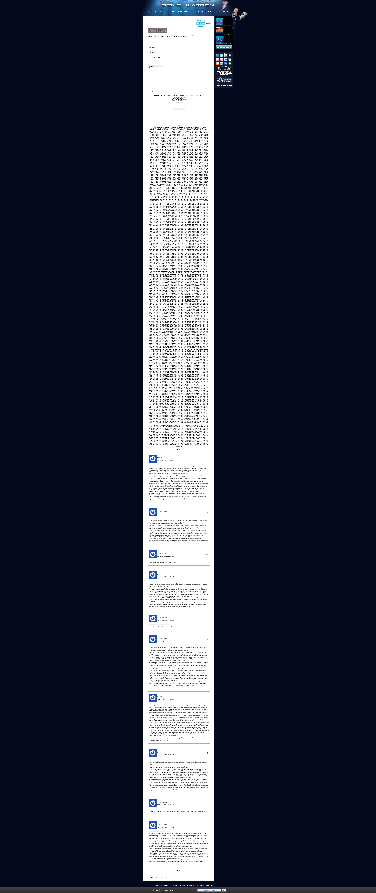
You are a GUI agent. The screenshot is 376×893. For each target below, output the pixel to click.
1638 (200, 234)
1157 (182, 197)
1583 (207, 230)
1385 (182, 215)
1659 (207, 236)
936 (187, 181)
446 (163, 152)
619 (175, 162)
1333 (197, 211)
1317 (207, 209)
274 (153, 142)
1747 (185, 243)
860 (178, 177)
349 (161, 146)
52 (174, 128)
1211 (172, 202)
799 (205, 172)
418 (153, 150)
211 (175, 137)
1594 (182, 231)
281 (170, 142)
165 (180, 134)
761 (170, 171)
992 (207, 184)
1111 (159, 194)
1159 (188, 197)
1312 (191, 209)
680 (207, 165)
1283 (160, 208)
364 (197, 146)
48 (167, 128)
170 (192, 134)
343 (205, 144)
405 (180, 149)
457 (190, 152)
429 (180, 150)
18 (174, 127)
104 (150, 131)
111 (167, 131)
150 (202, 133)
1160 (191, 197)
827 (156, 175)
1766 (185, 244)
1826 (194, 249)
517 (161, 156)
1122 (192, 194)
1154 (173, 197)
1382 (172, 215)
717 (180, 168)
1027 (194, 187)
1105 (200, 193)
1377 (157, 215)
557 (200, 158)
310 (183, 143)
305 (170, 143)
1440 (175, 219)
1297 (204, 208)
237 (180, 139)
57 (183, 128)
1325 (172, 211)
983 (185, 184)
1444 (188, 219)
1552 (169, 228)
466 (153, 153)
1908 (154, 256)
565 (161, 159)
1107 (206, 193)
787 (175, 172)
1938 (188, 258)
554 (192, 158)
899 (156, 180)
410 (192, 149)
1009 (197, 186)
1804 (185, 247)
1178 (188, 199)
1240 (204, 203)
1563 (204, 228)
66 (199, 128)
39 (151, 128)
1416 (160, 218)
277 (161, 142)
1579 (194, 230)
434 (192, 150)
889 (190, 178)
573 (180, 159)
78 (160, 130)
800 (207, 172)
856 (168, 177)
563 (156, 159)
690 (173, 167)
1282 (157, 208)
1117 (177, 194)
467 (156, 153)
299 (156, 143)
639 (165, 164)
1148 (154, 197)
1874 (166, 253)
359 (185, 146)
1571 (169, 230)
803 (156, 174)
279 (165, 142)
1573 (175, 230)
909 (180, 180)
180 (158, 136)
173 (200, 134)
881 (170, 178)
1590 (169, 231)
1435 (160, 219)
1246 (163, 205)
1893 (166, 255)
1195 (181, 200)
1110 (156, 194)
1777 (160, 246)
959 (185, 183)
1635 (191, 234)
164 (178, 134)
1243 (153, 205)
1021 (175, 187)
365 (200, 146)
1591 (172, 231)
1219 (197, 202)
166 (183, 134)
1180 (194, 199)
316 (197, 143)
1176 (182, 199)
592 (168, 161)
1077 (172, 191)
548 (178, 158)
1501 (188, 224)
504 (188, 155)
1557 (185, 228)
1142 (194, 196)
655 (205, 164)
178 (153, 136)
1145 (203, 196)
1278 (204, 206)
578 (192, 159)
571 (175, 159)
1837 (169, 250)
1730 (191, 241)
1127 (207, 194)
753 (151, 171)
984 (187, 184)
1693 (194, 239)
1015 (157, 187)
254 (163, 140)
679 (205, 165)
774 (202, 171)
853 (161, 177)
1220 (200, 202)
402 (173, 149)
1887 (207, 253)
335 (185, 144)
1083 (191, 191)
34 (202, 127)
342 (202, 144)
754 (153, 171)
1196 (184, 200)
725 (200, 168)
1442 (182, 219)
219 (195, 137)
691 (175, 167)
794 (192, 172)
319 (205, 143)
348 (158, 146)
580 (197, 159)
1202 (203, 200)
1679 (150, 239)
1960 (197, 259)
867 (195, 177)
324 (158, 144)
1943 (204, 258)
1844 (191, 250)
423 (165, 150)
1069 (207, 190)
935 (185, 181)
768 (187, 171)
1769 (194, 244)
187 (175, 136)
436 (197, 150)
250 (153, 140)
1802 (179, 247)
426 (173, 150)
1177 (185, 199)
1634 (188, 234)
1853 (160, 252)
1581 (200, 230)
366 (202, 146)
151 (205, 133)
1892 (163, 255)
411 (195, 149)
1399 (166, 216)
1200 (197, 200)
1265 (163, 206)
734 (163, 169)
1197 (188, 200)
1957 (188, 259)
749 (200, 169)
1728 (185, 241)
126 (203, 131)
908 (178, 180)
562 (153, 159)
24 (184, 127)
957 (180, 183)
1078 (175, 191)
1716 (207, 240)
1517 (179, 225)
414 (202, 149)
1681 (157, 239)
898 (153, 180)
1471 (153, 222)
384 (187, 147)
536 (207, 156)
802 (153, 174)
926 (163, 181)
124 (198, 131)
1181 (197, 199)
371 (156, 147)
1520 (188, 225)
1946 (153, 259)
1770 (197, 244)
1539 (188, 227)
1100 (185, 193)
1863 (191, 252)
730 (153, 169)
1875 (169, 253)
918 (202, 180)
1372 (200, 214)
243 (195, 139)
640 (168, 164)
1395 (154, 216)
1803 (182, 247)
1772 (204, 244)
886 (183, 178)
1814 (157, 249)
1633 (185, 234)
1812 (150, 249)
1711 (191, 240)
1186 (154, 200)
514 (153, 156)
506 (192, 155)
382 (183, 147)
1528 (153, 227)
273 (151, 142)
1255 (191, 205)
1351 (194, 212)
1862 (188, 252)
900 (158, 180)
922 (153, 181)
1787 (191, 246)
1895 (172, 255)
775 (205, 171)
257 (170, 140)
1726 (179, 241)
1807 (194, 247)
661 (161, 165)
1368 (188, 214)
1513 (166, 225)
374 (163, 147)
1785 (185, 246)
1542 (197, 227)
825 (151, 175)
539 (156, 158)
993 (151, 186)
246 (202, 139)
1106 (203, 193)
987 (195, 184)
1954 (179, 259)
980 (178, 184)
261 (180, 140)
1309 (182, 209)
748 (197, 169)
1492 (160, 224)
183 (165, 136)
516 (158, 156)
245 (200, 139)
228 (158, 139)
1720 (160, 241)
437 (200, 150)
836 (178, 175)
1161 (194, 197)
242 (192, 139)
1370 (194, 214)
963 (195, 183)
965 (200, 183)
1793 (150, 247)
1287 (172, 208)
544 (168, 158)
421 (161, 150)
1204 (150, 202)
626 (192, 162)
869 (200, 177)
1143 (197, 196)
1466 (197, 221)
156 (158, 134)
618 (173, 162)
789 (180, 172)
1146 (206, 196)
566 (163, 159)
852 (158, 177)
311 (185, 143)
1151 (163, 197)
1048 (200, 189)
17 (172, 127)
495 (165, 155)
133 (161, 133)
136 (168, 133)
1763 (175, 244)
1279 (207, 206)
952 (168, 183)
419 (156, 150)
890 (192, 178)
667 (175, 165)
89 (180, 130)
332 (178, 144)
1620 (204, 233)
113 (172, 131)
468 (158, 153)
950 (163, 183)
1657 (200, 236)
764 (178, 171)
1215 (185, 202)
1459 (175, 221)
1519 (185, 225)
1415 (157, 218)
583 (205, 159)
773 (200, 171)
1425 (188, 218)
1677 (204, 237)
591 (165, 161)
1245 (160, 205)
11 (161, 127)
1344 (172, 212)
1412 (207, 216)
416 (207, 149)
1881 (188, 253)
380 (178, 147)
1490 (153, 224)
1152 (166, 197)
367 (205, 146)
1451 (150, 221)
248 (207, 139)
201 (151, 137)
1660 (150, 237)
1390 (197, 215)
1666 (169, 237)
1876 (172, 253)
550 (183, 158)
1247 (166, 205)
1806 (191, 247)
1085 (197, 191)
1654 (191, 236)
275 (156, 142)
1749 (191, 243)
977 (170, 184)
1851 (153, 252)
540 (158, 158)
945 (151, 183)
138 (173, 133)
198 (202, 136)
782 (163, 172)
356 (178, 146)
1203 (206, 200)
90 (182, 130)
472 (168, 153)
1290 (182, 208)
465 (151, 153)
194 (192, 136)
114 (174, 131)
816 (187, 174)
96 (192, 130)
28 (191, 127)
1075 (166, 191)
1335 (204, 211)
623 (185, 162)
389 (200, 147)
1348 (185, 212)
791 (185, 172)
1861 (185, 252)
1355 (207, 212)
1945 (150, 259)
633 (151, 164)
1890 (157, 255)
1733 (200, 241)
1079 (179, 191)
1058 (172, 190)
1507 (207, 224)
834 (173, 175)
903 (165, 180)
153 (151, 134)
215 (185, 137)
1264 (160, 206)
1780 (169, 246)
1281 (153, 208)
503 (185, 155)
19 (175, 127)
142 (183, 133)
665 (170, 165)
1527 (150, 227)
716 (178, 168)
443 (156, 152)
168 (187, 134)
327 (165, 144)
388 (197, 147)
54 (178, 128)
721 (190, 168)
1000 (168, 186)
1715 (204, 240)
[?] (160, 57)
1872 (160, 253)
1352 (197, 212)
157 (161, 134)
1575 (182, 230)
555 (195, 158)
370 (153, 147)
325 (161, 144)
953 (170, 183)
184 (168, 136)
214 (183, 137)
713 (170, 168)
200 (207, 136)
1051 (150, 190)
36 (205, 127)
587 (156, 161)
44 (160, 128)
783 (165, 172)
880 (168, 178)
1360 (163, 214)
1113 (165, 194)
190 (183, 136)
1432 (150, 219)
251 (156, 140)
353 (170, 146)
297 (151, 143)
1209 (166, 202)
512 (207, 155)
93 (187, 130)
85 (173, 130)
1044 (188, 189)
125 (200, 131)
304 (168, 143)
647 (185, 164)
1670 (182, 237)
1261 (150, 206)
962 (192, 183)
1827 (197, 249)
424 (168, 150)
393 (151, 149)
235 (175, 139)
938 (192, 181)
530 (192, 156)
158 (163, 134)
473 (170, 153)
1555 (179, 228)
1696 (204, 239)
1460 (179, 221)
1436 (163, 219)
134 (163, 133)
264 (187, 140)
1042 (182, 189)
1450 (207, 219)
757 (161, 171)
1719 (157, 241)
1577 (188, 230)
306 (173, 143)
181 (161, 136)
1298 (207, 208)
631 (205, 162)
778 (153, 172)
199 (205, 136)
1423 (182, 218)
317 (200, 143)
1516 (175, 225)
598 (183, 161)
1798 (166, 247)
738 (173, 169)
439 (205, 150)
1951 (169, 259)
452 (178, 152)
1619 (200, 233)
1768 (191, 244)
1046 (194, 189)
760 (168, 171)
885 (180, 178)
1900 (188, 255)
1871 (157, 253)
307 (175, 143)
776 (207, 171)
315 (195, 143)
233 (170, 139)
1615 (188, 233)
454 (183, 152)
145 (190, 133)
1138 (182, 196)
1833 (157, 250)
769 (190, 171)
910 (183, 180)
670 (183, 165)
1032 (150, 189)
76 (157, 130)
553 (190, 158)
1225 (157, 203)
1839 (175, 250)
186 (173, 136)
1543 (200, 227)
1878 (179, 253)
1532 (166, 227)
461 (200, 152)
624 (187, 162)
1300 (154, 209)
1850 (150, 252)
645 (180, 164)
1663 (160, 237)
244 (197, 139)
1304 (166, 209)
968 (207, 183)
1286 (169, 208)
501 (180, 155)
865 (190, 177)
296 (207, 142)
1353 (200, 212)
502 (183, 155)
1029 (200, 187)
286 (183, 142)
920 (207, 180)
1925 (207, 256)
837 (180, 175)
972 (158, 184)
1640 (207, 234)
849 (151, 177)
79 (162, 130)
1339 (157, 212)
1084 (194, 191)
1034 (157, 189)
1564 (207, 228)
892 (197, 178)
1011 (203, 186)
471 (165, 153)
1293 (191, 208)
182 (163, 136)
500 (178, 155)
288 (187, 142)
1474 (163, 222)
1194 (178, 200)
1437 (166, 219)
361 (190, 146)
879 (165, 178)
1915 (175, 256)
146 (192, 133)
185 (170, 136)
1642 (153, 236)
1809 (201, 247)
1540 (191, 227)
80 (164, 130)
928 (168, 181)
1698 (150, 240)
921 (151, 181)
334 (183, 144)
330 (173, 144)
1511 (160, 225)
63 (194, 128)
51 (172, 128)
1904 (200, 255)
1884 (197, 253)
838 (183, 175)
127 (205, 131)
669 (180, 165)
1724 (172, 241)
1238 (197, 203)
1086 (200, 191)
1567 (157, 230)
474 (173, 153)
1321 (160, 211)
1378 (160, 215)
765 (180, 171)
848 (207, 175)
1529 (157, 227)
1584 (150, 231)
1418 (166, 218)
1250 (175, 205)
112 (169, 131)
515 (156, 156)
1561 (197, 228)
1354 (204, 212)
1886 (204, 253)
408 (188, 149)
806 (163, 174)
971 (156, 184)
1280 (150, 208)
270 (202, 140)
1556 (182, 228)
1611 (175, 233)
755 (156, 171)
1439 (172, 219)
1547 (153, 228)
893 (200, 178)
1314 (197, 209)
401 (170, 149)
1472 (157, 222)
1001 (171, 186)
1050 (207, 189)
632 (207, 162)
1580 (197, 230)
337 (190, 144)
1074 (163, 191)
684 (158, 167)
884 (178, 178)
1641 (150, 236)
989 (200, 184)
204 (158, 137)
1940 (194, 258)
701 (200, 167)
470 (163, 153)
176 (207, 134)
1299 (150, 209)
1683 (163, 239)
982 (183, 184)
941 (200, 181)
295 (205, 142)
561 (151, 159)
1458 (172, 221)
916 (197, 180)
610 (153, 162)
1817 (166, 249)
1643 (157, 236)
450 (173, 152)
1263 (157, 206)
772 (197, 171)
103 (207, 130)
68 (202, 128)
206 (163, 137)
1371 (197, 214)
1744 (175, 243)
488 (207, 153)
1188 (160, 200)
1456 (166, 221)
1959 (194, 259)
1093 (163, 193)
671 (185, 165)
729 (151, 169)
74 (153, 130)
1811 (207, 247)
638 (163, 164)
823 (205, 174)
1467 (200, 221)
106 (155, 131)
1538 (185, 227)
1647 (169, 236)
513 (151, 156)
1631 (179, 234)
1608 (166, 233)
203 (156, 137)
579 (195, 159)
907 (175, 180)
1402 (175, 216)
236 (178, 139)
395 (156, 149)
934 (183, 181)
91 (183, 130)
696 (187, 167)
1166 (151, 199)
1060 (179, 190)
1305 (169, 209)
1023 (182, 187)
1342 (166, 212)
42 (157, 128)
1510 (157, 225)
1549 (160, 228)
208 (168, 137)
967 (205, 183)
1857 (172, 252)
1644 (160, 236)
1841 (182, 250)
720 (187, 168)
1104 (197, 193)
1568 (160, 230)
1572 (172, 230)
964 (197, 183)
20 (177, 127)
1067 (200, 190)
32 (198, 127)
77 (159, 130)
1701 (160, 240)
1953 (175, 259)
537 (151, 158)
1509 (154, 225)
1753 (204, 243)
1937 (185, 258)
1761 (169, 244)
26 (188, 127)
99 (197, 130)
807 (165, 174)
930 (173, 181)
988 (197, 184)
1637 (197, 234)
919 (205, 180)
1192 (172, 200)
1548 (157, 228)
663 (165, 165)
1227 (163, 203)
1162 (197, 197)
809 (170, 174)
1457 (169, 221)
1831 (150, 250)
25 (186, 127)
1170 (163, 199)
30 (195, 127)
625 (190, 162)
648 (187, 164)
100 (200, 130)
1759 (163, 244)
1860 (182, 252)
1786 (188, 246)
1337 (150, 212)
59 (187, 128)
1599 (197, 231)
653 (200, 164)
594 (173, 161)
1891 (160, 255)
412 (197, 149)
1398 (163, 216)
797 (200, 172)
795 (195, 172)
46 (164, 128)
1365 (179, 214)
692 (178, 167)
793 (190, 172)
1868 (207, 252)
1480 (182, 222)
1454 (160, 221)
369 (151, 147)
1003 (178, 186)
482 (192, 153)
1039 (172, 189)
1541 (194, 227)
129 (151, 133)
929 (170, 181)
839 (185, 175)
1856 (169, 252)
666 (173, 165)
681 (151, 167)
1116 (174, 194)
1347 (182, 212)
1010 (200, 186)
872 (207, 177)
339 (195, 144)
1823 (185, 249)
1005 (184, 186)
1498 (179, 224)
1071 (153, 191)
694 (183, 167)
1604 (154, 233)
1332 (194, 211)
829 (161, 175)
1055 (163, 190)
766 (183, 171)
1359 (160, 214)
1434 (157, 219)
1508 (150, 225)
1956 (185, 259)
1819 (172, 249)
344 (207, 144)
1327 (179, 211)
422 (163, 150)
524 (178, 156)
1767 (188, 244)
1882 (191, 253)
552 (187, 158)
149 (200, 133)
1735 (207, 241)
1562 (200, 228)
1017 (163, 187)
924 (158, 181)
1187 (157, 200)
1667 (172, 237)
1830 (207, 249)
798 (202, 172)
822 (202, 174)
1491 (157, 224)
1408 (194, 216)
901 (161, 180)
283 (175, 142)
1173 (173, 199)
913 (190, 180)
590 (163, 161)
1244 (157, 205)
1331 (191, 211)
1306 (172, 209)
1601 (204, 231)
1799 (169, 247)
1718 (153, 241)
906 (173, 180)
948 (158, 183)
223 (205, 137)
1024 (185, 187)
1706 (175, 240)
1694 (197, 239)
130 (153, 133)
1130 (157, 196)
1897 (179, 255)
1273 (188, 206)
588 (158, 161)
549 (180, 158)
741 (180, 169)
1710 (188, 240)
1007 (190, 186)
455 (185, 152)
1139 (185, 196)
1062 (185, 190)
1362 (169, 214)
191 (185, 136)
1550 (163, 228)
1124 (198, 194)
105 (152, 131)
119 (186, 131)
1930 (163, 258)
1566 (153, 230)
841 (190, 175)
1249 (172, 205)
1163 (200, 197)
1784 (182, 246)
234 (173, 139)
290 (192, 142)
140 (178, 133)
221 (200, 137)
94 (189, 130)
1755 (150, 244)
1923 (200, 256)
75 (155, 130)
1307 (175, 209)
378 (173, 147)
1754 (207, 243)
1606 (160, 233)
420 (158, 150)
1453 (157, 221)
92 (185, 130)
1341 (163, 212)
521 (170, 156)
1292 (188, 208)
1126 (204, 194)
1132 (163, 196)
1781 (172, 246)
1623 (153, 234)
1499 (182, 224)
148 (197, 133)
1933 (172, 258)
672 (187, 165)
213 (180, 137)
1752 (200, 243)
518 (163, 156)
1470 (150, 222)
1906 (207, 255)
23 (182, 127)
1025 (188, 187)
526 (183, 156)
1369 (191, 214)
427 (175, 150)
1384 (179, 215)
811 (175, 174)
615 (165, 162)
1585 (153, 231)
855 (165, 177)
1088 (207, 191)
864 (187, 177)
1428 (197, 218)
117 (181, 131)
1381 (169, 215)
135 (165, 133)
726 (202, 168)
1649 (175, 236)
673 (190, 165)
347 (156, 146)
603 (195, 161)
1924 (204, 256)
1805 (188, 247)
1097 (176, 193)
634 (153, 164)
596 (178, 161)
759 (165, 171)
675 (195, 165)
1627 (166, 234)
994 (154, 186)
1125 (201, 194)
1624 (157, 234)
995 (156, 186)
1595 (185, 231)
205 (161, 137)
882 (173, 178)
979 (175, 184)
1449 (204, 219)
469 (161, 153)
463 (205, 152)
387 (195, 147)
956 (178, 183)
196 (197, 136)
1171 (166, 199)
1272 (185, 206)
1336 (207, 211)
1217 (191, 202)
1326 (175, 211)
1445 (191, 219)
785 (170, 172)
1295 (197, 208)
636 (158, 164)
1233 (182, 203)
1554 (175, 228)
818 (192, 174)
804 (158, 174)
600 (187, 161)
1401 (172, 216)
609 (151, 162)
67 (201, 128)
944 (207, 181)
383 (185, 147)
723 (195, 168)
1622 (150, 234)
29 (193, 127)
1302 (160, 209)
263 (185, 140)
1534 (172, 227)
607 (205, 161)
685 (161, 167)
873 (151, 178)
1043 (185, 189)
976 (168, 184)
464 (207, 152)
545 (170, 158)
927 (165, 181)
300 (158, 143)
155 (156, 134)
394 (153, 149)
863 (185, 177)
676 (197, 165)
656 (207, 164)
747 (195, 169)
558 (202, 158)
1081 (185, 191)
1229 (169, 203)
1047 (197, 189)
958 (183, 183)
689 (170, 167)
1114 (168, 194)
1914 (172, 256)
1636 (194, 234)
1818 (169, 249)
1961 (200, 259)
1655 (194, 236)
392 (207, 147)
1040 (175, 189)
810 (173, 174)
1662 (157, 237)
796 (197, 172)
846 (202, 175)
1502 (191, 224)
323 (156, 144)
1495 (169, 224)
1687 (175, 239)
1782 (175, 246)
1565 (150, 230)
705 (151, 168)
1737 (153, 243)
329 (170, 144)
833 (170, 175)
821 (200, 174)
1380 (166, 215)
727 (205, 168)
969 (151, 184)
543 (165, 158)
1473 (160, 222)
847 (205, 175)
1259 (204, 205)
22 (181, 127)
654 (202, 164)
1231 (175, 203)
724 (197, 168)
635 (156, 164)
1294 (194, 208)
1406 (188, 216)
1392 (204, 215)
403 (175, 149)
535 (205, 156)
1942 (200, 258)
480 (187, 153)
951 (165, 183)
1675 (197, 237)
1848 (204, 250)
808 (168, 174)
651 (195, 164)
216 (187, 137)
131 (156, 133)
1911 (163, 256)
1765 (182, 244)
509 (200, 155)
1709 (185, 240)
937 (190, 181)
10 (160, 127)
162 (173, 134)
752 (207, 169)
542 (163, 158)
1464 (191, 221)
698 (192, 167)
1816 (163, 249)
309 (180, 143)
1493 (163, 224)
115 (176, 131)
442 (153, 152)
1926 (150, 258)
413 (200, 149)
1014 (153, 187)
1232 (179, 203)
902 (163, 180)
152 (207, 133)
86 (175, 130)
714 (173, 168)
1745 (179, 243)
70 (206, 128)
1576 (185, 230)
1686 (172, 239)
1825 (191, 249)
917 (200, 180)
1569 (163, 230)
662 (163, 165)
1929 (160, 258)
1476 (169, 222)
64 (195, 128)
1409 (197, 216)
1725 (175, 241)
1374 (207, 214)
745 (190, 169)
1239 (200, 203)
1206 (157, 202)
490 (153, 155)
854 (163, 177)
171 (195, 134)
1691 (188, 239)
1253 (185, 205)
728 (207, 168)
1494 (166, 224)
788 (178, 172)
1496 (172, 224)
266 (192, 140)
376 (168, 147)
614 (163, 162)
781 (161, 172)
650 (192, 164)
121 (191, 131)
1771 (200, 244)
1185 (151, 200)
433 (190, 150)
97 (194, 130)
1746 (182, 243)
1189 (163, 200)
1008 (193, 186)
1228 (166, 203)
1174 (176, 199)
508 (197, 155)
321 (151, 144)
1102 (191, 193)
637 (161, 164)
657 (151, 165)
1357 (153, 214)
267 (195, 140)
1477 (172, 222)
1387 (188, 215)
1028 (197, 187)
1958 (191, 259)
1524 (200, 225)
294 (202, 142)
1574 (179, 230)
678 (202, 165)
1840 (179, 250)
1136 (176, 196)
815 (185, 174)
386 (192, 147)
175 (205, 134)
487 (205, 153)
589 (161, 161)
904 (168, 180)
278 (163, 142)
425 (170, 150)
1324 (169, 211)
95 (190, 130)
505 (190, 155)
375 (165, 147)
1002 (175, 186)
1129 (154, 196)
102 (205, 130)
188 (178, 136)
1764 (179, 244)
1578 (191, 230)
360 (187, 146)
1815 (160, 249)
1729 (188, 241)
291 (195, 142)
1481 (185, 222)
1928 (157, 258)
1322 (163, 211)
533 (200, 156)
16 (170, 127)
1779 (166, 246)
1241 (207, 203)
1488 (207, 222)
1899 (185, 255)
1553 (172, 228)
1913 (169, 256)
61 (190, 128)
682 (153, 167)
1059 (175, 190)
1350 (191, 212)
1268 (172, 206)
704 (207, 167)
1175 (179, 199)
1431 (207, 218)
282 (173, 142)
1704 (169, 240)
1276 (197, 206)
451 (175, 152)
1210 (169, 202)
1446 (194, 219)
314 (192, 143)
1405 (185, 216)
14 (167, 127)
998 (163, 186)
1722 (166, 241)
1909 (157, 256)
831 (165, 175)
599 (185, 161)
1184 (206, 199)
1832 (153, 250)
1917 (182, 256)
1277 (200, 206)
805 (161, 174)
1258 (200, 205)
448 (168, 152)
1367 (185, 214)
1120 (186, 194)
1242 (150, 205)
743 (185, 169)
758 (163, 171)
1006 (187, 186)
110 (165, 131)
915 (195, 180)
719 (185, 168)
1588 (163, 231)
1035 (160, 189)
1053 (157, 190)
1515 (172, 225)
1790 (200, 246)
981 (180, 184)
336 (187, 144)
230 (163, 139)
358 (183, 146)
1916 (179, 256)
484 (197, 153)
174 (202, 134)
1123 (195, 194)
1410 (201, 216)
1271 (182, 206)
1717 (150, 241)
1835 (163, 250)
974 (163, 184)
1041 (179, 189)
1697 (207, 239)
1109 (153, 194)
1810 (204, 247)
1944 (207, 258)
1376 (153, 215)
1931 (166, 258)
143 (185, 133)
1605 (157, 233)
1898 (182, 255)
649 (190, 164)
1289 (179, 208)
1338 (153, 212)
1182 (200, 199)
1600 (200, 231)
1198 (191, 200)
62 (192, 128)
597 (180, 161)
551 (185, 158)
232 (168, 139)
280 (168, 142)
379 (175, 147)
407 (185, 149)
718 (183, 168)
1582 (204, 230)
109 (162, 131)
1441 (179, 219)
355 (175, 146)
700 (197, 167)
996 (159, 186)
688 (168, 167)
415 (205, 149)
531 (195, 156)
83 (169, 130)
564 (158, 159)
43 (158, 128)
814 (183, 174)
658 (153, 165)
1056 (166, 190)
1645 (163, 236)
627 (195, 162)
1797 (163, 247)
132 (158, 133)
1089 (151, 193)
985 (190, 184)
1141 (191, 196)
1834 (160, 250)
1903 (197, 255)
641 (170, 164)
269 (200, 140)
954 (173, 183)
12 (163, 127)
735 (165, 169)
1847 (200, 250)
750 (202, 169)
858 (173, 177)
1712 (194, 240)
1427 (194, 218)
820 (197, 174)
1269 (175, 206)
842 (192, 175)
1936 (182, 258)
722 (192, 168)
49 (169, 128)
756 (158, 171)
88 (178, 130)
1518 (182, 225)
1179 (191, 199)
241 (190, 139)
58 (185, 128)
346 (153, 146)
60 (188, 128)
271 (205, 140)
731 (156, 169)
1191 (169, 200)
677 (200, 165)
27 (190, 127)
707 (156, 168)
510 (202, 155)
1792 (207, 246)
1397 (160, 216)
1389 (194, 215)
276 (158, 142)
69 (204, 128)
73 (152, 130)
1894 (169, 255)
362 (192, 146)
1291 (185, 208)
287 (185, 142)
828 (158, 175)
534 (202, 156)
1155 (176, 197)
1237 (194, 203)
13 (165, 127)
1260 (207, 205)
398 (163, 149)
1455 (163, 221)
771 (195, 171)
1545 (207, 227)
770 (192, 171)
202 (153, 137)
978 (173, 184)
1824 (188, 249)
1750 (194, 243)
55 (179, 128)
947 (156, 183)
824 (207, 174)
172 (197, 134)
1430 (204, 218)
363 (195, 146)
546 (173, 158)
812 (178, 174)
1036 (163, 189)
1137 (179, 196)
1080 (182, 191)
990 (202, 184)
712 (168, 168)
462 (202, 152)
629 (200, 162)
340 (197, 144)
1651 (182, 236)
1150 (160, 197)
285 (180, 142)
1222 (207, 202)
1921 (194, 256)
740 (178, 169)
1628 (169, 234)
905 (170, 180)
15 (168, 127)
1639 (204, 234)
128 (208, 131)
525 (180, 156)
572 (178, 159)
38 (149, 128)
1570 (166, 230)
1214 (182, 202)
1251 (179, 205)
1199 (194, 200)
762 (173, 171)
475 (175, 153)
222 (202, 137)
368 (207, 146)
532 (197, 156)
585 (151, 161)
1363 (172, 214)
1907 (150, 256)
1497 (175, 224)
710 (163, 168)
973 (161, 184)
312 (187, 143)
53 (176, 128)
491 (156, 155)
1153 (170, 197)
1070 (150, 191)
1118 (180, 194)
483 (195, 153)
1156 (179, 197)
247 (205, 139)
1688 (179, 239)
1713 (197, 240)
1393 (207, 215)
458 (192, 152)
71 (208, 128)
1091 (157, 193)
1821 (179, 249)
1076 (169, 191)
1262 (153, 206)
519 (165, 156)
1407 (191, 216)
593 (170, 161)
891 (195, 178)
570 (173, 159)
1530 (160, 227)
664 (168, 165)
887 (185, 178)
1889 (153, 255)
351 (165, 146)
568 (168, 159)
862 (183, 177)
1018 (166, 187)
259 (175, 140)
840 (187, 175)
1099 (182, 193)
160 (168, 134)
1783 (179, 246)
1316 (204, 209)
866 (192, 177)
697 (190, 167)
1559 (191, 228)
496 (168, 155)
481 (190, 153)
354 (173, 146)
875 (156, 178)
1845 (194, 250)
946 (153, 183)
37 (207, 127)
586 (153, 161)
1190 (166, 200)
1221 (204, 202)
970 (153, 184)
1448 (200, 219)
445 (161, 152)
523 (175, 156)
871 (205, 177)
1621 (207, 233)
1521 (191, 225)
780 (158, 172)
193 (190, 136)
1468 (204, 221)
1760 (166, 244)
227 (156, 139)
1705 (172, 240)
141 (180, 133)
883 (175, 178)
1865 (197, 252)
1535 (175, 227)
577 (190, 159)
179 (156, 136)
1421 (175, 218)
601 (190, 161)
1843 (188, 250)
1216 (188, 202)
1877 (175, 253)
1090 (154, 193)
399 (165, 149)
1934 (175, 258)
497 (170, 155)
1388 (191, 215)
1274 (191, 206)
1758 (160, 244)
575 (185, 159)
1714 (200, 240)
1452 (153, 221)
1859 (179, 252)
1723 (169, 241)
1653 (188, 236)
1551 (166, 228)
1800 (172, 247)
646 (183, 164)
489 (151, 155)
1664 (163, 237)
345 (151, 146)
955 (175, 183)
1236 (191, 203)
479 (185, 153)
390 (202, 147)
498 (173, 155)
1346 (179, 212)
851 (156, 177)
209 (170, 137)
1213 (179, 202)
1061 (182, 190)
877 (161, 178)
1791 (204, 246)
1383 (175, 215)
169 (190, 134)
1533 (169, 227)
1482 (188, 222)
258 (173, 140)
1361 (166, 214)
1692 (191, 239)
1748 (188, 243)
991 (205, 184)
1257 (197, 205)
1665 (166, 237)
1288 (175, 208)
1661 (153, 237)
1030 (204, 187)
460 (197, 152)
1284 (163, 208)
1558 (188, 228)
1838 (172, 250)
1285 (166, 208)
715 (175, 168)
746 (192, 169)
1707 (179, 240)
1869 (150, 253)
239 (185, 139)
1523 (197, 225)
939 (195, 181)
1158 (185, 197)
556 (197, 158)
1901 (191, 255)
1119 (183, 194)
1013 (150, 187)
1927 (153, 258)
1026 (191, 187)
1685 (169, 239)
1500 (185, 224)
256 (168, 140)
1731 (194, 241)
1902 (194, 255)
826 (153, 175)
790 (183, 172)
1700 (157, 240)
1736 (150, 243)
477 (180, 153)
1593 (179, 231)
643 (175, 164)
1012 (206, 186)
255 (165, 140)
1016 (160, 187)
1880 (185, 253)
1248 (169, 205)
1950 (166, 259)
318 (202, 143)
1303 (163, 209)
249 (151, 140)
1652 (185, 236)
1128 (151, 196)
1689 (182, 239)
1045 (191, 189)
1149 (157, 197)
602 (192, 161)
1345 (175, 212)
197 (200, 136)
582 (202, 159)
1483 (191, 222)
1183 (203, 199)
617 (170, 162)
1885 (200, 253)
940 (197, 181)
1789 (197, 246)
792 (187, 172)
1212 (175, 202)
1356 (150, 214)
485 (200, 153)
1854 (163, 252)
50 (171, 128)
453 (180, 152)
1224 (153, 203)
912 (187, 180)
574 (183, 159)
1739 (160, 243)
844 (197, 175)
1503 (194, 224)
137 (170, 133)
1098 (179, 193)
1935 (179, 258)
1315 (200, 209)
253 (161, 140)
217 (190, 137)
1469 (207, 221)
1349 (188, 212)
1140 (188, 196)
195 (195, 136)
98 (196, 130)
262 (183, 140)
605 (200, 161)
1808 (197, 247)
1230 (172, 203)
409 (190, 149)
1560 (194, 228)
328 (168, 144)
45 (162, 128)
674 (192, 165)
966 (202, 183)
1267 (169, 206)
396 (158, 149)
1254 (188, 205)
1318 (150, 211)
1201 (200, 200)
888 (187, 178)
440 (207, 150)
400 (168, 149)
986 (192, 184)
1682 (160, 239)
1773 (207, 244)
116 (179, 131)
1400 (169, 216)
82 (168, 130)
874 (153, 178)
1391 (200, 215)
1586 (157, 231)
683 (156, 167)
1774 (150, 246)
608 (207, 161)
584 (207, 159)
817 (190, 174)
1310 (185, 209)
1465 (194, 221)
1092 (160, 193)
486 (202, 153)
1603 (150, 233)
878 (163, 178)
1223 (150, 203)
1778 (163, 246)
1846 (197, 250)
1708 (182, 240)
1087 (204, 191)
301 (161, 143)
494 (163, 155)
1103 (194, 193)
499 (175, 155)
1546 (150, 228)
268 (197, 140)
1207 (160, 202)
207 (165, 137)
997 (161, 186)
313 (190, 143)
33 (200, 127)
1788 (194, 246)
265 (190, 140)
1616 (191, 233)
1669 (179, 237)
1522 (194, 225)
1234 (185, 203)
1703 (166, 240)
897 (151, 180)
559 (205, 158)
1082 (188, 191)
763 (175, 171)
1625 (160, 234)
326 (163, 144)
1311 (188, 209)
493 (161, 155)
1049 (204, 189)
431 (185, 150)
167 (185, 134)
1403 (179, 216)
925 (161, 181)
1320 (157, 211)
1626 (163, 234)
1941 (197, 258)
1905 (204, 255)
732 (158, 169)
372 (158, 147)
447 (165, 152)
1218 (194, 202)
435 (195, 150)
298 (153, 143)
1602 (207, 231)
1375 (150, 215)
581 (200, 159)
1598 (194, 231)
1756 (153, 244)
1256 (194, 205)
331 (175, 144)
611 (156, 162)
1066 (197, 190)
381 (180, 147)
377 (170, 147)
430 (183, 150)
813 (180, 174)
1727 (182, 241)
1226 (160, 203)
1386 (185, 215)
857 (170, 177)
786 (173, 172)
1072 (157, 191)
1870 (153, 253)
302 (163, 143)
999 (166, 186)
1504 (197, 224)
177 (151, 136)
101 (202, 130)
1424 (185, 218)
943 (205, 181)
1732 (197, 241)
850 (153, 177)
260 (178, 140)
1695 (200, 239)
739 (175, 169)
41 (155, 128)
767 (185, 171)
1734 (204, 241)
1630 (175, 234)
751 (205, 169)
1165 (206, 197)
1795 (157, 247)
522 (173, 156)
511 (205, 155)
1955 (182, 259)
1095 (170, 193)
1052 (153, 190)
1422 (179, 218)
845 (200, 175)
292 (197, 142)
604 (197, 161)
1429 (200, 218)
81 (166, 130)
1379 (163, 215)
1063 (188, 190)
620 (178, 162)
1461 (182, 221)
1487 (204, 222)
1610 (172, 233)
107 (157, 131)
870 (202, 177)
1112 (162, 194)
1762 (172, 244)
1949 (163, 259)
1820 (175, 249)
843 (195, 175)
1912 (166, 256)
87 (176, 130)
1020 (172, 187)
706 (153, 168)
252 (158, 140)
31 (197, 127)
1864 (194, 252)
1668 (175, 237)
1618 (197, 233)
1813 (153, 249)
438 (202, 150)
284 (178, 142)
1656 (197, 236)
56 (181, 128)
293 (200, 142)
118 (183, 131)
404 (178, 149)
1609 (169, 233)
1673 (191, 237)
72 (150, 130)
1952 (172, 259)
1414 (153, 218)
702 (202, 167)
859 (175, 177)
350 (163, 146)
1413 (150, 218)
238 (183, 139)
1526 (207, 225)
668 (178, 165)
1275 (194, 206)
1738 (157, 243)
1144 (200, 196)
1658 (204, 236)
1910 (160, 256)
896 (207, 178)
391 (205, 147)
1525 (204, 225)
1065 (194, 190)
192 (187, 136)
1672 (188, 237)
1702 (163, 240)
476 (178, 153)
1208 (163, 202)
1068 (204, 190)
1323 (166, 211)
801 (151, 174)
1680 (153, 239)
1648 (172, 236)
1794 (154, 247)
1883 (194, 253)
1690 (185, 239)
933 (180, 181)
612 (158, 162)
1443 (185, 219)
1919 (188, 256)
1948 (160, 259)
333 (180, 144)
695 (185, 167)
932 (178, 181)
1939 (191, 258)
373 (161, 147)
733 (161, 169)
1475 (166, 222)
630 (202, 162)
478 (183, 153)
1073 (160, 191)
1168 (157, 199)
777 (151, 172)
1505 (200, 224)
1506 (204, 224)
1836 (166, 250)
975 (165, 184)
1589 (166, 231)
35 (204, 127)
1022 (179, 187)
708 (158, 168)
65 (197, 128)
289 (190, 142)
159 (165, 134)
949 (161, 183)
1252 (182, 205)
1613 (182, 233)
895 (205, 178)
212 (178, 137)
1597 (191, 231)
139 (175, 133)
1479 (179, 222)
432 (187, 150)
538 (153, 158)
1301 (157, 209)
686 (163, 167)
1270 (179, 206)
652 (197, 164)
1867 (204, 252)
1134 (170, 196)
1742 (169, 243)
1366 (182, 214)
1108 (150, 194)
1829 (204, 249)
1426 (191, 218)
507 (195, 155)
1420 (172, 218)
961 (190, 183)
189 (180, 136)
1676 (200, 237)
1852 (157, 252)
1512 (163, 225)
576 (187, 159)
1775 (153, 246)
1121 (189, 194)
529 (190, 156)
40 (153, 128)
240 (187, 139)
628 (197, 162)
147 (195, 133)
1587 (160, 231)
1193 (175, 200)
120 (188, 131)
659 (156, 165)
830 (163, 175)
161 (170, 134)
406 (183, 149)
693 (180, 167)
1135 (173, 196)
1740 (163, 243)
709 (161, 168)
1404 (182, 216)
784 (168, 172)
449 (170, 152)
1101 (188, 193)
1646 (166, 236)
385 (190, 147)
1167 (154, 199)
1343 (169, 212)
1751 (197, 243)
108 (160, 131)
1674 (194, 237)
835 (175, 175)
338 (192, 144)
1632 (182, 234)
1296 (200, 208)
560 (207, 158)
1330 (188, 211)
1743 (172, 243)
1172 (170, 199)
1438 (169, 219)
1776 (157, 246)
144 (187, 133)
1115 (171, 194)
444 (158, 152)
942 (202, 181)
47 (165, 128)
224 (207, 137)
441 (151, 152)
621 (180, 162)
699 (195, 167)
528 (187, 156)
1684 (166, 239)
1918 (185, 256)
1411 (204, 216)
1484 (194, 222)
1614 (185, 233)
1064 (191, 190)
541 (161, 158)
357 (180, 146)
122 (193, 131)
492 (158, 155)
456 (187, 152)
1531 (163, 227)
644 (178, 164)
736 (168, 169)
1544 (204, 227)
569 (170, 159)
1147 (151, 197)
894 (202, 178)
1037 (166, 189)
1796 (160, 247)
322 (153, 144)
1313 (194, 209)
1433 (153, 219)
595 (175, 161)
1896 (175, 255)
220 (197, 137)
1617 (194, 233)
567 (165, 159)
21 (179, 127)
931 (175, 181)
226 (153, 139)
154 (153, 134)
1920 (191, 256)
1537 (182, 227)
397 (161, 149)
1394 (150, 216)
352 (168, 146)
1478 (175, 222)
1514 (169, 225)
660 (158, 165)
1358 (157, 214)
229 (161, 139)
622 (183, 162)
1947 (157, 259)
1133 (166, 196)
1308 (179, 209)
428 (178, 150)
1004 (181, 186)
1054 (160, 190)
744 (187, 169)
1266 (166, 206)
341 (200, 144)
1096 (173, 193)
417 (151, 150)
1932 (169, 258)
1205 (154, 202)
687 (165, 167)
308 (178, 143)
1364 (175, 214)
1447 (197, 219)
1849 (207, 250)
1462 (185, 221)
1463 (188, 221)
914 (192, 180)
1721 (163, 241)
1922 (197, 256)
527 (185, 156)
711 (165, 168)
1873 (163, 253)
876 (158, 178)
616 (168, 162)
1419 (169, 218)
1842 (185, 250)
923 (156, 181)
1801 (175, 247)
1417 (163, 218)
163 (175, 134)
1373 (204, 214)
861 (180, 177)
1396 (157, 216)
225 (151, 139)
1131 (160, 196)
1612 (179, 233)
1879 (182, 253)
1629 (172, 234)
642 (173, 164)
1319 (153, 211)
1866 (200, 252)
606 (202, 161)
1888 (150, 255)
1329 (185, 211)
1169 (160, 199)
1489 (150, 224)
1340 (160, 212)
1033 (153, 189)
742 (183, 169)
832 (168, 175)
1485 (197, 222)
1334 (200, 211)
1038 (169, 189)
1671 (185, 237)
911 (185, 180)
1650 (179, 236)
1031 (207, 187)
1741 (166, 243)
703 (205, 167)
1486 (200, 222)
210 (173, 137)
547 (175, 158)
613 (161, 162)
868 (197, 177)
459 (195, 152)
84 (171, 130)
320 (207, 143)
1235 (188, 203)
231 (165, 139)
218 (192, 137)
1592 (175, 231)
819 (195, 174)
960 (187, 183)
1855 (166, 252)
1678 (207, 237)
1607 (163, 233)
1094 (166, 193)
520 (168, 156)
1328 (182, 211)
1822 (182, 249)
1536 (179, 227)
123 (195, 131)
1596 (188, 231)
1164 (203, 197)
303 (165, 143)
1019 (169, 187)
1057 (169, 190)
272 (207, 140)
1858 (175, 252)
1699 (154, 240)
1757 (157, 244)
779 (156, 172)
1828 (200, 249)
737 (170, 169)
